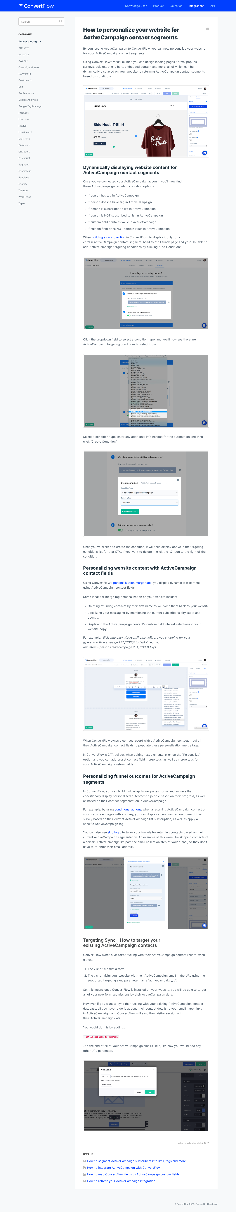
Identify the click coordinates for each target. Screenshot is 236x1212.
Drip (20, 86)
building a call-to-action (108, 237)
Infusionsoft (25, 132)
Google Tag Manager (30, 106)
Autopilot (23, 54)
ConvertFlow (183, 1204)
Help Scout (212, 1204)
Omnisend (24, 145)
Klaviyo (22, 125)
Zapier (22, 203)
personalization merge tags (132, 583)
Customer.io (25, 80)
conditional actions (128, 809)
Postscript (24, 158)
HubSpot (23, 112)
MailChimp (24, 138)
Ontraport (24, 151)
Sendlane (23, 177)
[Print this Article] (207, 29)
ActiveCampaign (28, 41)
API (212, 6)
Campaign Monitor (29, 67)
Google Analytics (28, 99)
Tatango (23, 190)
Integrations (196, 6)
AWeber (22, 60)
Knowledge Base (136, 6)
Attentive (23, 47)
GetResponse (26, 93)
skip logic (114, 832)
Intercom (23, 119)
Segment (23, 164)
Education (176, 6)
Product (158, 6)
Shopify (22, 183)
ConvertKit (24, 73)
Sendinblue (24, 170)
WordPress (24, 196)
